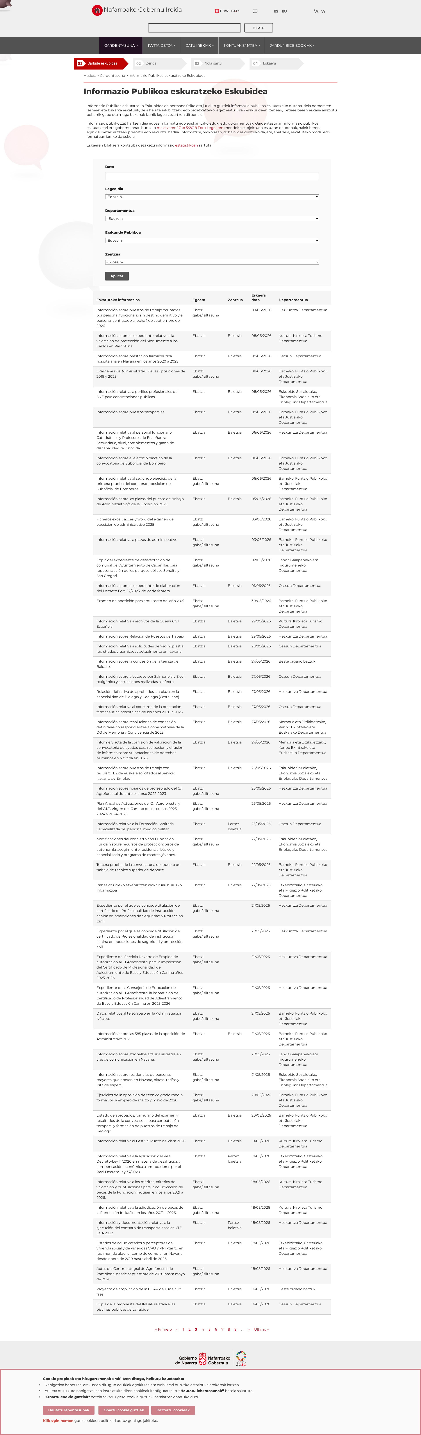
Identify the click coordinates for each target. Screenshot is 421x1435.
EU (284, 11)
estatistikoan (186, 145)
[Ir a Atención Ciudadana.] (255, 11)
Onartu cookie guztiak (124, 1410)
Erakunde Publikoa (123, 232)
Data (109, 167)
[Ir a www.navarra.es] (210, 1353)
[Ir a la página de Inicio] (97, 10)
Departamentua (120, 211)
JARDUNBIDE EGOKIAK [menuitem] (288, 48)
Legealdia (114, 189)
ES (276, 11)
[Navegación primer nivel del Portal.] (227, 11)
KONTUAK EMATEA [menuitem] (238, 48)
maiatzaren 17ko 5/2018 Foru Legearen (190, 128)
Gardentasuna (112, 75)
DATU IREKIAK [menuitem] (195, 48)
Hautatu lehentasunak (68, 1410)
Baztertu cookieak (173, 1410)
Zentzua (112, 254)
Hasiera (90, 75)
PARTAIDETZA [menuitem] (157, 48)
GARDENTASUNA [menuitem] (117, 48)
